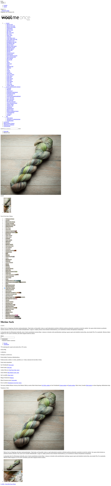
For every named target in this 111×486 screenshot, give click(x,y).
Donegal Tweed (10, 53)
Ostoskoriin (4, 339)
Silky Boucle (10, 58)
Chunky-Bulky (10, 104)
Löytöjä (8, 115)
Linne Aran (9, 84)
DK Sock (9, 31)
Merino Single (10, 44)
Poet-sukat (11, 365)
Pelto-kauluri (89, 385)
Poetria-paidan (71, 385)
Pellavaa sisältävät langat (12, 111)
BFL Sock (9, 34)
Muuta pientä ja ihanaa (9, 123)
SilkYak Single (10, 49)
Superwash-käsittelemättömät (14, 96)
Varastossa (3, 388)
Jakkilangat (9, 107)
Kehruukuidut (7, 126)
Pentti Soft (9, 63)
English (5, 5)
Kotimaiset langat (11, 93)
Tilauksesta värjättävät (9, 124)
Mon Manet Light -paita (13, 372)
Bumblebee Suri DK (11, 42)
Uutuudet (9, 88)
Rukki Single (10, 78)
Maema (12, 377)
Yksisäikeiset (10, 95)
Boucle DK (9, 59)
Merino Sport (10, 30)
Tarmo (8, 62)
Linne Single (10, 81)
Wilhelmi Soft (10, 66)
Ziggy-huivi (10, 375)
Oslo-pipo (9, 367)
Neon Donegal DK (11, 57)
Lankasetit (9, 114)
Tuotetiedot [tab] (6, 344)
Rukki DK (9, 80)
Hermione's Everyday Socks (15, 382)
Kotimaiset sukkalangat (12, 92)
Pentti (8, 65)
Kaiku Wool (9, 76)
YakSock (9, 36)
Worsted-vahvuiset (11, 101)
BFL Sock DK (10, 32)
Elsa (8, 61)
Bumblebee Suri (10, 40)
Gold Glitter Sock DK (12, 39)
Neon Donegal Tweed (12, 55)
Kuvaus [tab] (5, 343)
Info (6, 116)
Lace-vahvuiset (10, 97)
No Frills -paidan (46, 385)
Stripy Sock (9, 35)
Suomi (5, 6)
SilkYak (8, 51)
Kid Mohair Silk (10, 43)
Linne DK (9, 82)
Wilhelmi (9, 67)
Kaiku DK (9, 77)
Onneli (8, 70)
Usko (8, 69)
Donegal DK (10, 54)
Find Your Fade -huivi (14, 370)
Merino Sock (10, 24)
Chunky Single (10, 85)
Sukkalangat (10, 90)
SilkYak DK (10, 50)
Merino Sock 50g (11, 25)
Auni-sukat (14, 380)
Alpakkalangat (10, 108)
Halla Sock (9, 73)
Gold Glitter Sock (11, 38)
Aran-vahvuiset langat (12, 103)
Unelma (8, 72)
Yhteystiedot (10, 118)
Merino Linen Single (12, 46)
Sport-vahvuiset (10, 99)
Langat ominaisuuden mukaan (12, 86)
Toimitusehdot (10, 120)
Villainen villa (10, 105)
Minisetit (9, 89)
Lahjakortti (6, 122)
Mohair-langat (10, 109)
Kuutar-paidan (63, 385)
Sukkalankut (10, 28)
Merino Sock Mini (11, 27)
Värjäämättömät (10, 112)
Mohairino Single (11, 47)
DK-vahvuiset (10, 100)
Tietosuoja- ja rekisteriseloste (13, 119)
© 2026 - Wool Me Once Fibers (8, 484)
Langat (6, 23)
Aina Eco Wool (10, 74)
